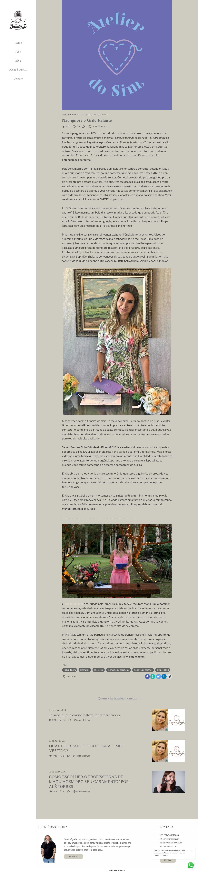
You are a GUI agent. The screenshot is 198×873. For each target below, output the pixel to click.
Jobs (18, 51)
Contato (18, 78)
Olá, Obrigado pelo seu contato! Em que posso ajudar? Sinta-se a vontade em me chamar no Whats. (169, 852)
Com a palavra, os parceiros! (97, 115)
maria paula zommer (143, 670)
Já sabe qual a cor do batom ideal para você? (84, 715)
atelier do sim (69, 670)
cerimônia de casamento (118, 670)
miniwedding (163, 670)
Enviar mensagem (171, 839)
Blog (18, 60)
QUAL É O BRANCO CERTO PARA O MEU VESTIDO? (86, 748)
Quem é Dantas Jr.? (20, 69)
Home (18, 42)
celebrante (98, 670)
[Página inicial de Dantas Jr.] (18, 20)
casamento (85, 670)
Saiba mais (73, 856)
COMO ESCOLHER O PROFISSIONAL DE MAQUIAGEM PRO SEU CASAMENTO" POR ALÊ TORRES (89, 782)
